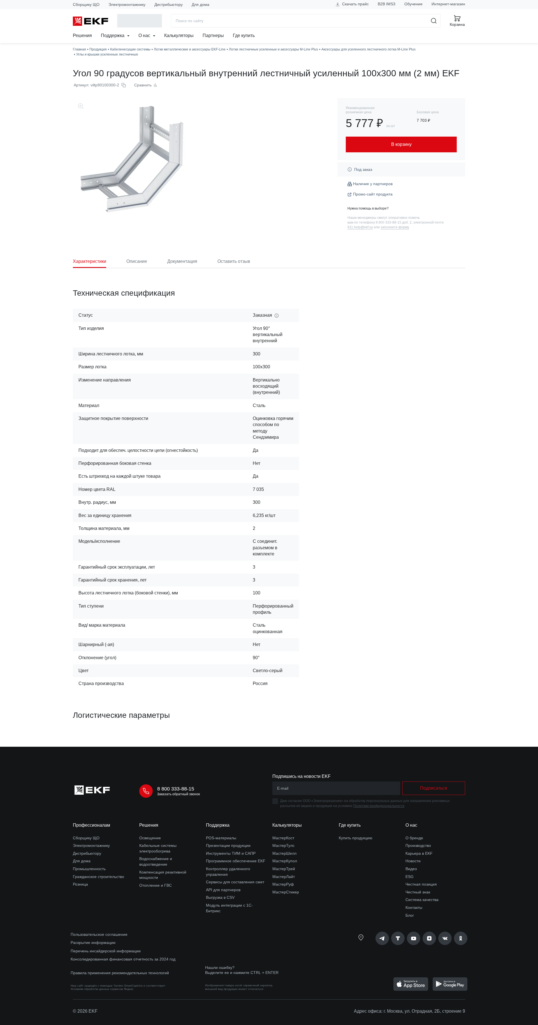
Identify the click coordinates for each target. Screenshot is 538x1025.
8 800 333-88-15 (175, 789)
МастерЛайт (283, 876)
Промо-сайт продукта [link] (373, 194)
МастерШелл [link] (284, 853)
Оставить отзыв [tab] (233, 261)
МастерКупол (284, 861)
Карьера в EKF (419, 853)
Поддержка (113, 35)
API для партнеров (223, 890)
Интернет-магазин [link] (448, 4)
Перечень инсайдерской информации (106, 951)
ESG (409, 876)
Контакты (413, 907)
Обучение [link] (413, 4)
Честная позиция (421, 884)
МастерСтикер (285, 892)
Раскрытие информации (93, 942)
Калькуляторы (179, 35)
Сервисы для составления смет (235, 882)
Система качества (422, 899)
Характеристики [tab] (89, 261)
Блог (409, 915)
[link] (382, 938)
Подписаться (433, 788)
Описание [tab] (136, 261)
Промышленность (89, 869)
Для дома (200, 4)
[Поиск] (433, 20)
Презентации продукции (228, 845)
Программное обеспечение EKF (235, 861)
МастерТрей (283, 869)
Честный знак (417, 892)
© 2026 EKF (85, 1011)
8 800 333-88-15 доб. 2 (394, 222)
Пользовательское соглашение (99, 934)
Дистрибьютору (168, 4)
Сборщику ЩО (86, 4)
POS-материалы (221, 838)
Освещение (150, 838)
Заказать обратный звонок (178, 794)
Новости (413, 861)
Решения (82, 35)
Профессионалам (91, 825)
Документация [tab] (182, 261)
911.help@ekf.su (360, 227)
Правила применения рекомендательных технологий (120, 973)
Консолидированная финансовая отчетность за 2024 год (123, 959)
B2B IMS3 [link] (386, 4)
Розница (80, 884)
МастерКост (283, 838)
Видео (411, 869)
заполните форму (395, 227)
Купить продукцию (355, 838)
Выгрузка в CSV (220, 897)
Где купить (244, 35)
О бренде (414, 838)
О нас (144, 35)
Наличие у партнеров (373, 183)
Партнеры (213, 35)
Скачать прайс (355, 4)
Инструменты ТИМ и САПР (231, 853)
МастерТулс (283, 845)
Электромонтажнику (126, 4)
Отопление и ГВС (155, 885)
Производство (418, 845)
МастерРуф (283, 884)
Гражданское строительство (98, 876)
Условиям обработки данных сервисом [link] (97, 988)
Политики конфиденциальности (378, 806)
